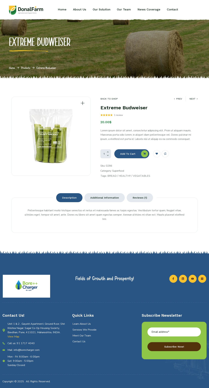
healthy (125, 176)
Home (12, 68)
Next (192, 98)
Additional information (104, 197)
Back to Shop (109, 98)
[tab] (69, 197)
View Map (13, 336)
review (118, 115)
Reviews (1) (140, 197)
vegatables (141, 176)
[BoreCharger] (26, 10)
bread (112, 176)
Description (69, 197)
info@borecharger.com (27, 350)
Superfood (118, 171)
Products (25, 68)
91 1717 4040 (26, 343)
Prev (179, 98)
